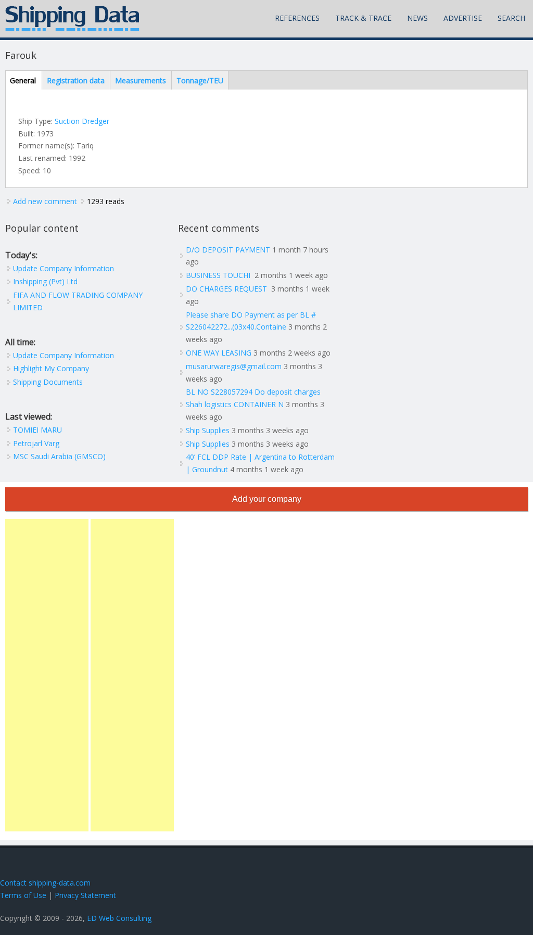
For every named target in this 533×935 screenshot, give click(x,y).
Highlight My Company (51, 368)
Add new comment (45, 201)
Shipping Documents (48, 382)
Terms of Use (23, 895)
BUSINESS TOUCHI (219, 275)
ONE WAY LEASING (218, 353)
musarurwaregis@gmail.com (234, 366)
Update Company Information (63, 268)
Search (511, 18)
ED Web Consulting (119, 918)
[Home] (72, 19)
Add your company (266, 499)
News (417, 18)
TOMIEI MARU (37, 430)
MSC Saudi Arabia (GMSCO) (59, 456)
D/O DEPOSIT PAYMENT (228, 250)
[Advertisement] (46, 675)
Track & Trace (363, 18)
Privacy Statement (85, 895)
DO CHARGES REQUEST (227, 289)
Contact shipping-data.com (45, 883)
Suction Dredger (82, 121)
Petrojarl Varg (36, 443)
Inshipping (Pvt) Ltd (45, 281)
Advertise (462, 18)
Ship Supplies (208, 430)
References (297, 18)
